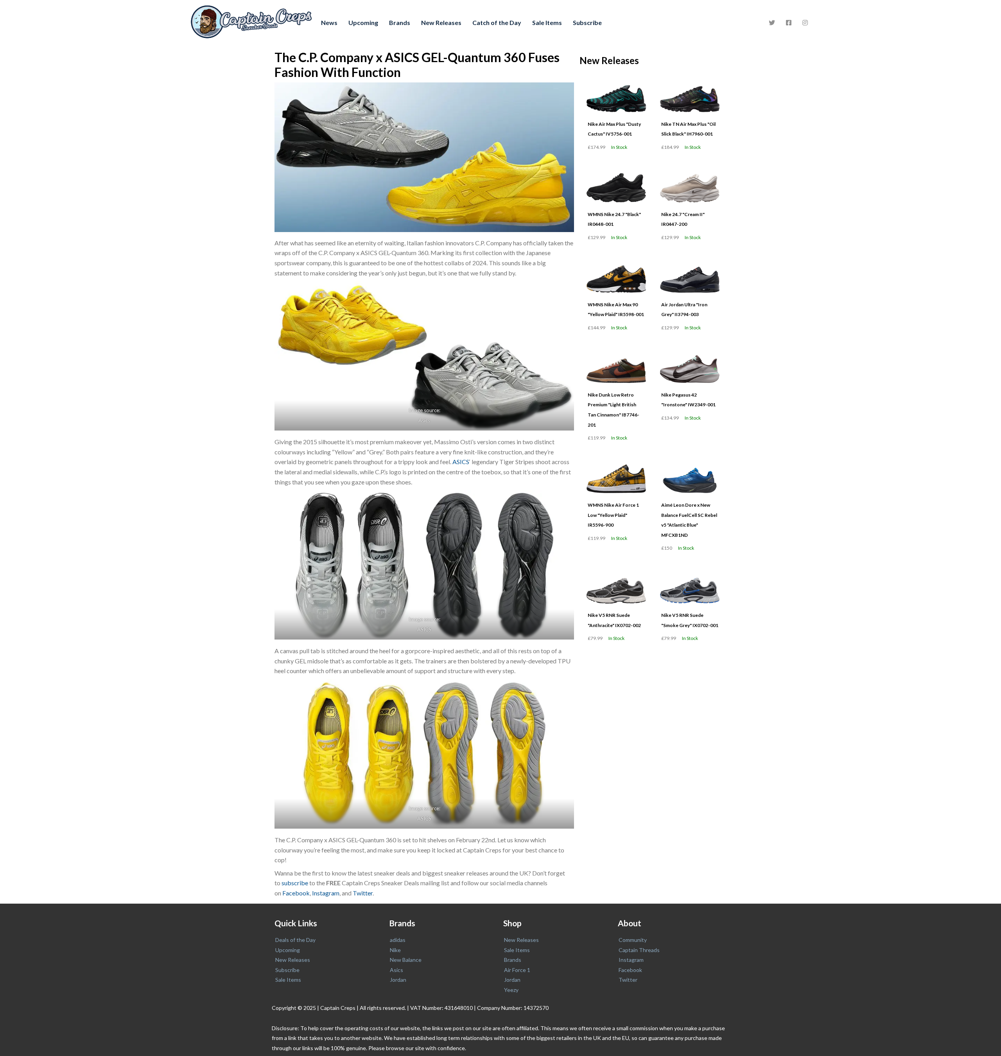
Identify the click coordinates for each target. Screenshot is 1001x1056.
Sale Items (547, 22)
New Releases (441, 22)
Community (633, 939)
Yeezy (511, 989)
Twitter (363, 893)
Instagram (325, 893)
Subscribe (587, 22)
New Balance (406, 959)
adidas (397, 939)
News (329, 22)
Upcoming (363, 22)
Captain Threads (639, 950)
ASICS (460, 461)
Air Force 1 (517, 970)
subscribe (295, 882)
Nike (395, 950)
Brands (399, 22)
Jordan (398, 979)
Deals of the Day (295, 939)
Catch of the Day (496, 22)
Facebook (296, 893)
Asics (424, 420)
